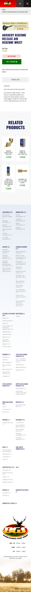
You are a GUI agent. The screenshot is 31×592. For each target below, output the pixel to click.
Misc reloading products (20, 430)
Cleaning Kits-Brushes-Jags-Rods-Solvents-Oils (21, 392)
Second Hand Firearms (6, 372)
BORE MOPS (20, 370)
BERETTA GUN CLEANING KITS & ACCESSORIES (21, 257)
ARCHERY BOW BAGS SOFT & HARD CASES (6, 270)
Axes (4, 406)
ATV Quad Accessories (6, 238)
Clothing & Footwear (8, 314)
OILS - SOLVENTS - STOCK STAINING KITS (21, 360)
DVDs (18, 316)
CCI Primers (20, 422)
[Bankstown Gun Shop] (7, 3)
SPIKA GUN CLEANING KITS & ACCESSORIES (21, 263)
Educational (20, 314)
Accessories (7, 212)
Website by (15, 558)
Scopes (5, 477)
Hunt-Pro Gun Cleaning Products (21, 297)
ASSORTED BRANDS (6, 340)
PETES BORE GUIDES (19, 286)
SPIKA (5, 323)
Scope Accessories (7, 473)
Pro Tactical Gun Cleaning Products (21, 291)
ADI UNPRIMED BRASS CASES (20, 426)
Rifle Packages (7, 362)
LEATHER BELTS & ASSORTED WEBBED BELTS (7, 327)
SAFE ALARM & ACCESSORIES (7, 450)
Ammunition (21, 212)
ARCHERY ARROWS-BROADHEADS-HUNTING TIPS (7, 263)
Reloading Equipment (20, 438)
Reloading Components (21, 434)
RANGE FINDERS (7, 482)
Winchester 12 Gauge (9, 503)
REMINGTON (6, 332)
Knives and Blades (7, 403)
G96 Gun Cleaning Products (21, 252)
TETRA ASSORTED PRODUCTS (7, 385)
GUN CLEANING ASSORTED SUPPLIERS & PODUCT (20, 303)
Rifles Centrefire (6, 365)
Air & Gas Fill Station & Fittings (7, 216)
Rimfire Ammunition (20, 224)
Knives (5, 412)
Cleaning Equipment (21, 248)
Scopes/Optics (8, 467)
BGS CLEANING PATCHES (20, 282)
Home (3, 10)
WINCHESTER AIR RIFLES (22, 491)
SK (17, 467)
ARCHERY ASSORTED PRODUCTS (6, 257)
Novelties (20, 402)
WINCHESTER (7, 334)
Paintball (6, 420)
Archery (6, 247)
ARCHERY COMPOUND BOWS (6, 251)
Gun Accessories (7, 229)
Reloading (20, 420)
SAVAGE (5, 360)
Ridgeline (6, 344)
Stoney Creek (6, 346)
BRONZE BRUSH (21, 367)
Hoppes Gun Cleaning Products (22, 385)
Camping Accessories (6, 221)
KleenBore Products (19, 267)
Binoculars (6, 470)
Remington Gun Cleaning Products (21, 277)
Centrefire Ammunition (20, 220)
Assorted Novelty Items (20, 405)
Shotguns (6, 376)
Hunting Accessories (7, 234)
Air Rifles (5, 357)
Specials (5, 490)
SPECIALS (5, 495)
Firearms (6, 354)
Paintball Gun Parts (7, 423)
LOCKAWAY (6, 457)
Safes (5, 447)
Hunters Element (7, 321)
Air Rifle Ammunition (20, 215)
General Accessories (6, 225)
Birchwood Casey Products (20, 272)
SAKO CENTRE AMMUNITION (20, 448)
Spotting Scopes (7, 479)
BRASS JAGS (20, 365)
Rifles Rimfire (7, 369)
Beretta (5, 318)
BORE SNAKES (21, 388)
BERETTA (6, 337)
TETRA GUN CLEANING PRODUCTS (21, 355)
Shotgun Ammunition (20, 228)
